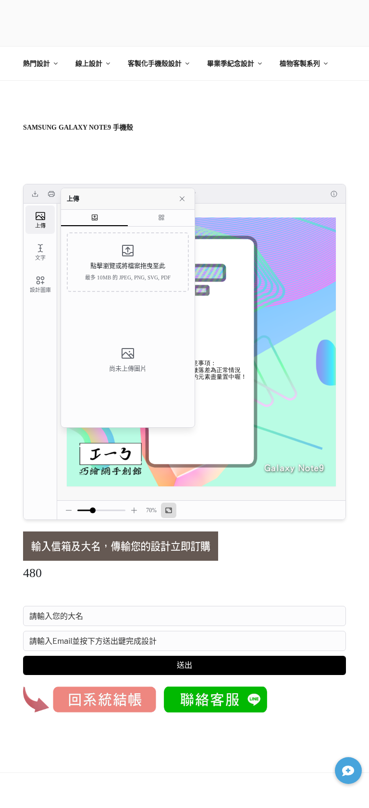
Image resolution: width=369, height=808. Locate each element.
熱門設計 (36, 63)
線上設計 (88, 63)
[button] (348, 770)
